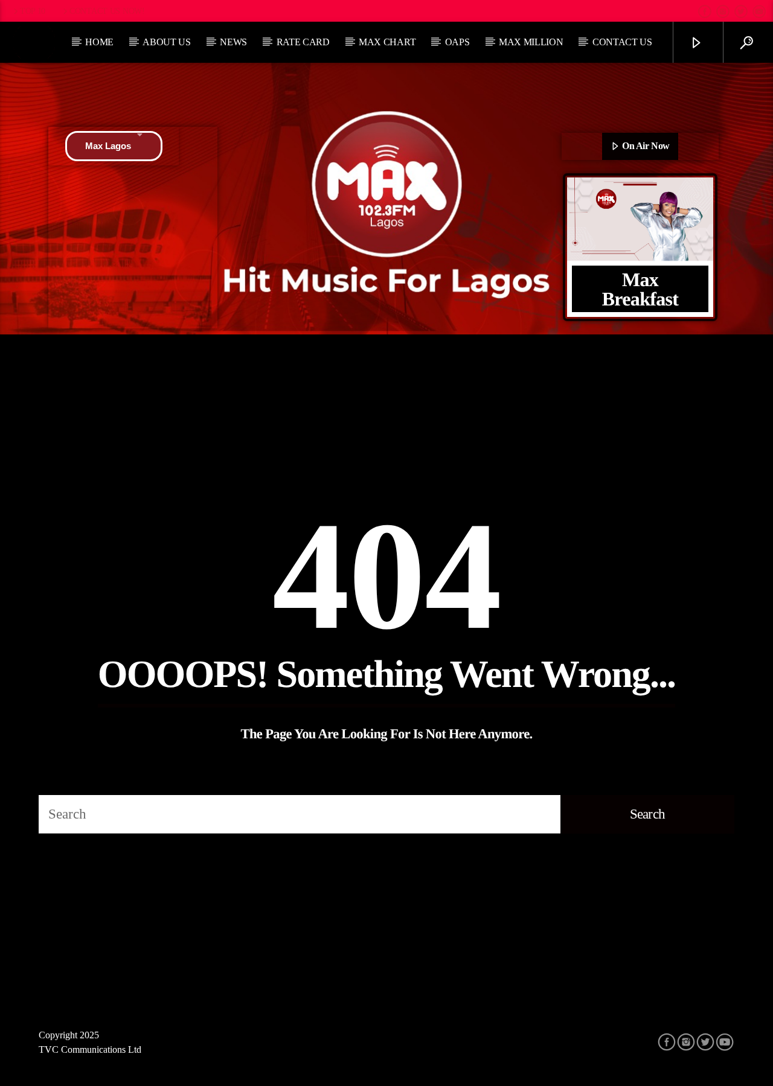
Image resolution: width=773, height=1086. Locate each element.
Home (99, 42)
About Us (166, 42)
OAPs (457, 42)
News (233, 42)
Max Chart (387, 42)
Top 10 (32, 11)
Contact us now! (107, 11)
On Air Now (645, 146)
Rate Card (303, 42)
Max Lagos (108, 146)
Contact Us (622, 42)
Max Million (531, 42)
